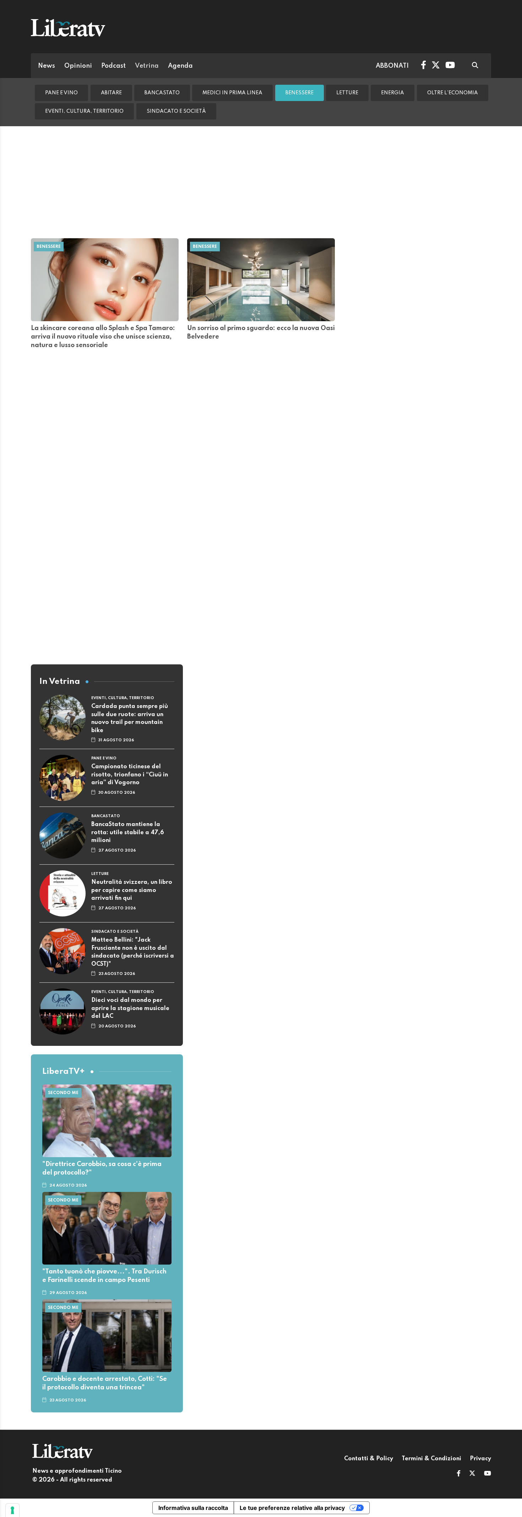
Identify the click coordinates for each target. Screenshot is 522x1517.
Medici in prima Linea (232, 92)
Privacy (480, 1459)
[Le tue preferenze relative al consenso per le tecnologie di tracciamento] (12, 1510)
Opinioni (78, 66)
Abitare (111, 92)
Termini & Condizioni (431, 1459)
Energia (392, 92)
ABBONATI (392, 66)
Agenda (180, 66)
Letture (347, 92)
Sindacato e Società (176, 111)
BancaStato (162, 92)
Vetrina (147, 66)
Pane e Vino (61, 92)
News (46, 66)
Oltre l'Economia (452, 92)
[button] (459, 1474)
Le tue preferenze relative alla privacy (292, 1507)
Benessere (300, 92)
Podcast (113, 66)
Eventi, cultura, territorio (84, 111)
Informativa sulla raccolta (193, 1507)
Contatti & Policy (368, 1459)
